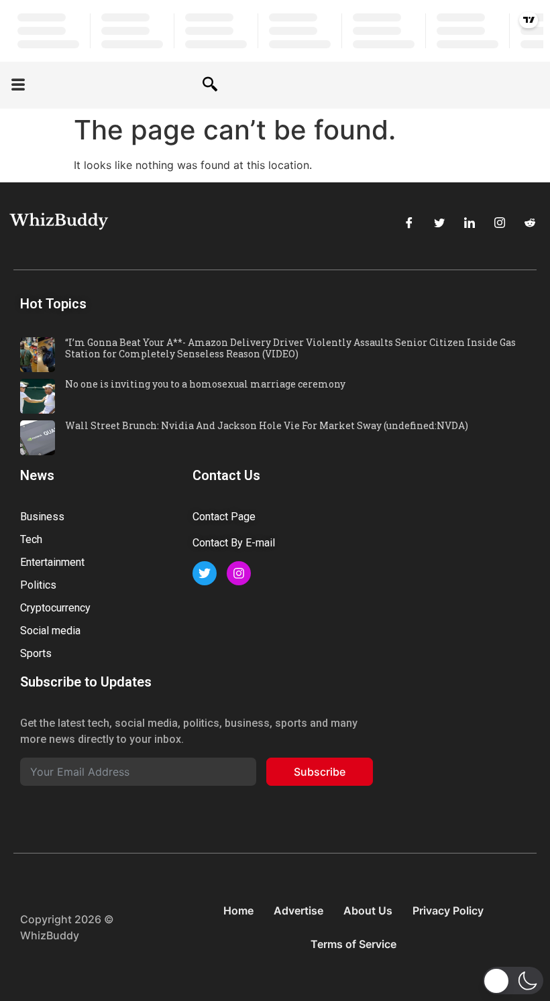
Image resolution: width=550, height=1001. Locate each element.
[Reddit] (530, 223)
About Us (367, 910)
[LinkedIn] (469, 223)
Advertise (298, 910)
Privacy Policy (448, 910)
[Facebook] (409, 223)
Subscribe (319, 771)
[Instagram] (500, 223)
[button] (18, 85)
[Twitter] (439, 223)
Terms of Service (353, 944)
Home (238, 910)
